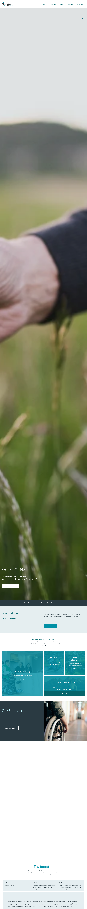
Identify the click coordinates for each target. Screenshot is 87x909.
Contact (70, 4)
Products (44, 4)
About (62, 4)
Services (53, 4)
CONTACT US (50, 626)
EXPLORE (22, 679)
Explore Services (10, 728)
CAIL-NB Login (81, 4)
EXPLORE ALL (64, 693)
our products (10, 586)
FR (84, 18)
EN (83, 18)
